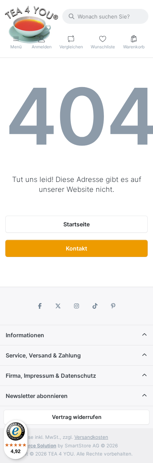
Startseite (76, 224)
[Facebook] (40, 306)
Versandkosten (91, 437)
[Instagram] (76, 306)
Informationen (25, 335)
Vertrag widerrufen (76, 417)
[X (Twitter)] (58, 306)
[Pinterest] (113, 306)
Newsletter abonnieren (37, 395)
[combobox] (105, 16)
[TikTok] (95, 306)
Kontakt (76, 248)
